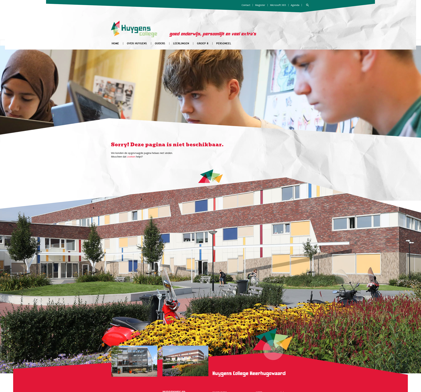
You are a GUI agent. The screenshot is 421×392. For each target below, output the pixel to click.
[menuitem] (246, 5)
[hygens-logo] (134, 31)
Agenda (295, 5)
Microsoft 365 (278, 5)
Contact (246, 5)
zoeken (131, 156)
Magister (260, 5)
